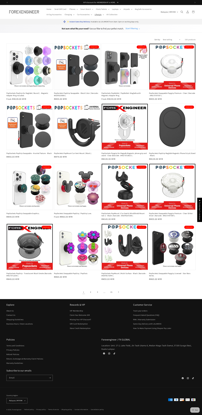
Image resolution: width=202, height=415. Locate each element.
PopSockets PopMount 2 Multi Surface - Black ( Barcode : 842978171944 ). (123, 274)
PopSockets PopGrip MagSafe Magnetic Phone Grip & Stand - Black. (172, 154)
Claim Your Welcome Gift (80, 315)
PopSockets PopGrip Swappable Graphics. (23, 213)
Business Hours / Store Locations (19, 324)
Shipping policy (66, 409)
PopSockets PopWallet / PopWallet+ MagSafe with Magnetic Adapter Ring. (121, 94)
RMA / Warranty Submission (144, 319)
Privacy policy (41, 409)
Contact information (81, 409)
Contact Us (10, 315)
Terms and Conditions (15, 345)
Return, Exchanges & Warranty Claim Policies (24, 359)
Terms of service (53, 409)
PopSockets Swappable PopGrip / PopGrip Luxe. (73, 213)
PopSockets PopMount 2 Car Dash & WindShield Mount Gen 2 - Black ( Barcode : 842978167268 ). (123, 214)
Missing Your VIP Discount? (80, 319)
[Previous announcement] (7, 2)
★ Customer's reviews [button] (199, 210)
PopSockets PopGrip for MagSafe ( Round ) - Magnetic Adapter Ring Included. (27, 94)
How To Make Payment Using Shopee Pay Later (152, 328)
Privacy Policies (12, 350)
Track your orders (140, 311)
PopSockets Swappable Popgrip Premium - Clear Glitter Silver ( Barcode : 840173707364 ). (171, 214)
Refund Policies (12, 354)
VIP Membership (76, 311)
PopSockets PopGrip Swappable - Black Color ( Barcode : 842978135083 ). (76, 94)
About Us (10, 311)
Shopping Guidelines (14, 319)
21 (111, 292)
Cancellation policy (97, 409)
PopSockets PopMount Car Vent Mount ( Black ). (73, 153)
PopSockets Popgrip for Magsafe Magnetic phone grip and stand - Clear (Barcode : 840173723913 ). (124, 154)
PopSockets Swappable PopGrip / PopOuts (70, 273)
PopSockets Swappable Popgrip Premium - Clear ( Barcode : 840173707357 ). (172, 94)
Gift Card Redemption (79, 324)
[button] (73, 9)
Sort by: (157, 39)
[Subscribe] (50, 378)
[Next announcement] (195, 2)
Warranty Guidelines (14, 363)
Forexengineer (17, 409)
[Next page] (118, 292)
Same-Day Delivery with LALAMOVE (147, 324)
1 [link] (83, 292)
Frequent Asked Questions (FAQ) (146, 315)
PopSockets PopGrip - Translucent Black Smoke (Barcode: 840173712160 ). (29, 274)
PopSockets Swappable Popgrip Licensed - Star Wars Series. (169, 274)
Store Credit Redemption (80, 328)
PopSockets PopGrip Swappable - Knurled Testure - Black (29, 153)
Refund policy (29, 409)
